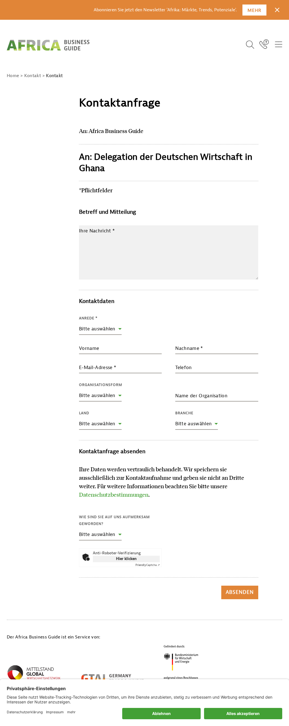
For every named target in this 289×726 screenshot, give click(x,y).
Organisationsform (100, 384)
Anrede (88, 318)
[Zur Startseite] (48, 45)
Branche (184, 413)
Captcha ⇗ (147, 565)
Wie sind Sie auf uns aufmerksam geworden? (114, 520)
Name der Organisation (201, 396)
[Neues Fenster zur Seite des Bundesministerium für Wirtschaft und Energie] (181, 663)
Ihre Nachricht (97, 231)
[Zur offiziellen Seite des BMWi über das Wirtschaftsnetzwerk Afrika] (34, 675)
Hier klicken (126, 558)
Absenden (240, 592)
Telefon (183, 367)
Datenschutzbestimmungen (113, 494)
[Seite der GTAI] (112, 678)
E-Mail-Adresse (97, 367)
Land (84, 413)
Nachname (189, 348)
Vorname (89, 348)
